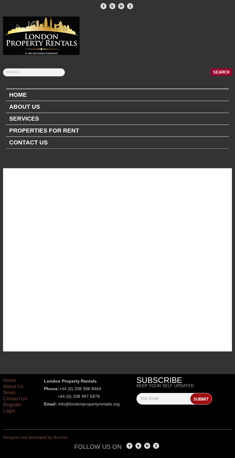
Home (18, 95)
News (9, 392)
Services (24, 118)
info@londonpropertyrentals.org (89, 404)
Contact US (28, 142)
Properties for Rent (44, 130)
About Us (24, 107)
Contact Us (15, 398)
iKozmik (60, 437)
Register (12, 404)
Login (9, 410)
